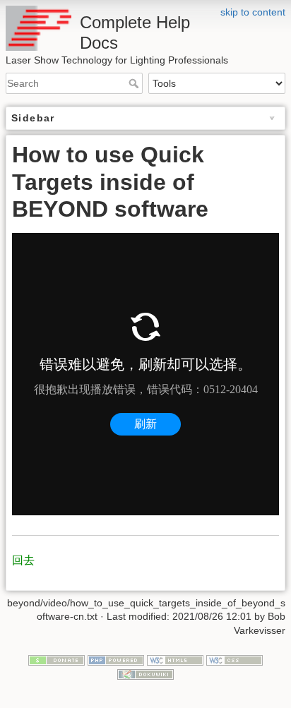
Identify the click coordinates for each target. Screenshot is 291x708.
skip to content (252, 12)
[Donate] (56, 660)
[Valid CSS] (234, 660)
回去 (23, 560)
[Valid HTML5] (175, 660)
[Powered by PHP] (116, 660)
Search (135, 83)
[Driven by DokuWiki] (145, 673)
